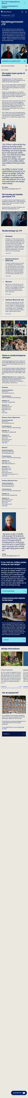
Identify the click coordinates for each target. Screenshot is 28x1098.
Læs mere (4, 412)
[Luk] (24, 3)
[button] (22, 12)
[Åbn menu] (26, 12)
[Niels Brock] (6, 11)
